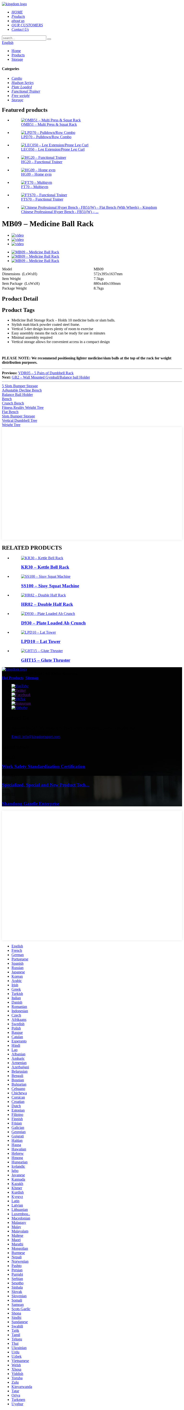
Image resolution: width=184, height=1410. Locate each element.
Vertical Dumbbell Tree (19, 420)
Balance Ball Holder (17, 395)
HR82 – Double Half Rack (47, 604)
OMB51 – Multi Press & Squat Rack (49, 124)
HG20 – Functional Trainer (41, 162)
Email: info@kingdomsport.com (36, 737)
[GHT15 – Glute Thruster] (42, 651)
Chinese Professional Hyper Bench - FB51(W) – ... (59, 212)
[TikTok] (18, 699)
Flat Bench (10, 412)
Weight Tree (11, 425)
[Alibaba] (19, 708)
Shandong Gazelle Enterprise (30, 803)
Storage (17, 59)
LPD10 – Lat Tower (40, 641)
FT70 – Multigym (34, 187)
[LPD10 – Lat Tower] (38, 632)
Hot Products (12, 678)
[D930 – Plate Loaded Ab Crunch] (48, 614)
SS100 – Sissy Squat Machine (50, 585)
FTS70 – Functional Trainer (42, 199)
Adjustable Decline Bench (22, 390)
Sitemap (32, 678)
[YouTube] (20, 686)
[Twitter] (19, 690)
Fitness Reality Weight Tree (23, 407)
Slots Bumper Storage (18, 416)
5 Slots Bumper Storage (20, 386)
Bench (7, 399)
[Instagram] (21, 703)
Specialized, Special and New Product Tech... (45, 784)
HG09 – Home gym (36, 174)
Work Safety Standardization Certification (43, 766)
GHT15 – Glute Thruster (45, 660)
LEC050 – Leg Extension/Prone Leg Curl (53, 149)
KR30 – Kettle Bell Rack (45, 567)
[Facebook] (21, 695)
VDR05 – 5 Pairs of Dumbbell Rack (46, 373)
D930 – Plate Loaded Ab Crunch (53, 622)
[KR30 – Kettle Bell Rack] (42, 558)
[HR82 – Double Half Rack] (43, 595)
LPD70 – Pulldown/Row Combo (46, 137)
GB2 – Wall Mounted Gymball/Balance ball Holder (51, 377)
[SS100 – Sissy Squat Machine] (45, 576)
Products (18, 55)
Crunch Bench (13, 403)
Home (16, 51)
